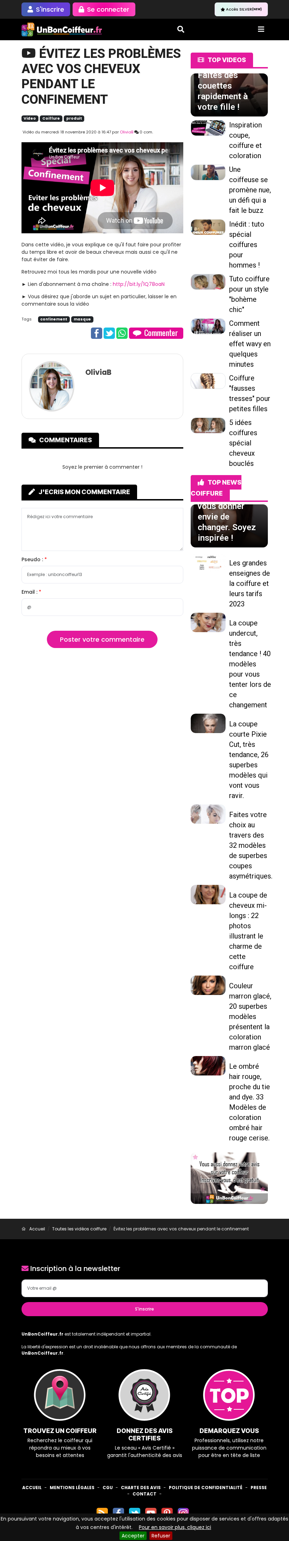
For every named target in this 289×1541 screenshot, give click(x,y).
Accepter (133, 1535)
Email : (30, 591)
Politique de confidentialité (205, 1488)
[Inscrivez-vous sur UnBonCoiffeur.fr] (229, 1177)
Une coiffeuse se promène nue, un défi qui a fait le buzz (250, 190)
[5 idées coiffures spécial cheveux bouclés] (208, 424)
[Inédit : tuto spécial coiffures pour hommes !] (208, 226)
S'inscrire (144, 1309)
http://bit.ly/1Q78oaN (139, 284)
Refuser (161, 1535)
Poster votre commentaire (102, 639)
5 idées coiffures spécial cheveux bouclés (243, 443)
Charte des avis (141, 1488)
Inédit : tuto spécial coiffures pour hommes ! (246, 244)
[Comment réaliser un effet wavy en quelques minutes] (208, 325)
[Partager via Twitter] (109, 332)
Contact (144, 1494)
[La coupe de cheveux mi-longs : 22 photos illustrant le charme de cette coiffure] (208, 894)
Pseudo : (32, 559)
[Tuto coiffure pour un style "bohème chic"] (208, 281)
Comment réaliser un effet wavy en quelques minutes (250, 343)
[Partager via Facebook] (96, 332)
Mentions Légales (72, 1488)
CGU (108, 1488)
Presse (259, 1488)
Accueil (32, 1488)
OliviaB (126, 132)
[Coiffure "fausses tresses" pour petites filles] (208, 380)
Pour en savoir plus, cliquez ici (175, 1527)
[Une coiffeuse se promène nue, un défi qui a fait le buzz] (208, 171)
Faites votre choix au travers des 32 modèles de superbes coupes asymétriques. (250, 845)
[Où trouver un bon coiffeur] (62, 29)
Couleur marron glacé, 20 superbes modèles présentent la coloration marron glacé (250, 1016)
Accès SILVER (244, 9)
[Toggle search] (181, 29)
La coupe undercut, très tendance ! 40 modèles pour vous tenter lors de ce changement (250, 664)
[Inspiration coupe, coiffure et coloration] (208, 127)
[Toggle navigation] (261, 29)
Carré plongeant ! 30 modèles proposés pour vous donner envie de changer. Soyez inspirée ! (228, 506)
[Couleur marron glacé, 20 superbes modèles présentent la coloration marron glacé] (208, 984)
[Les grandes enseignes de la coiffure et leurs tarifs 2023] (208, 561)
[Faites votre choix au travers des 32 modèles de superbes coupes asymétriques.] (208, 813)
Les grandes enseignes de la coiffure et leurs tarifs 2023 (249, 583)
